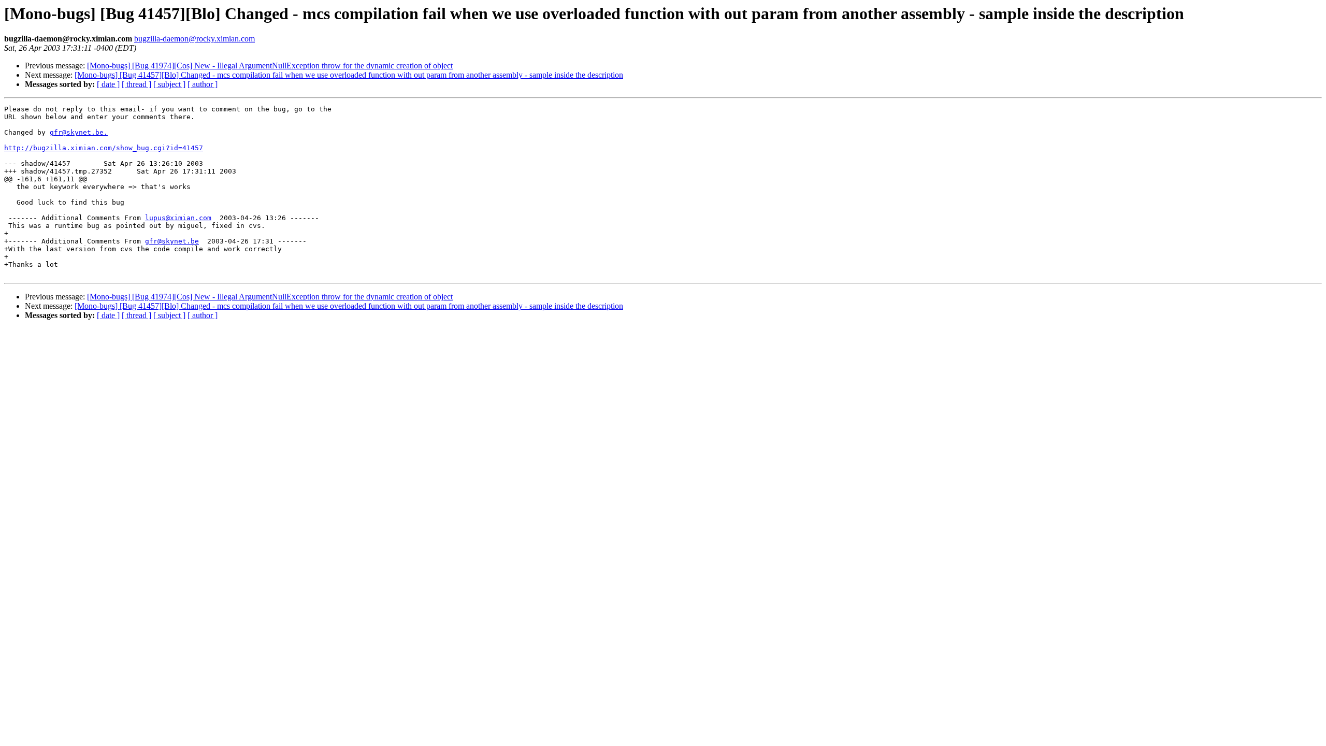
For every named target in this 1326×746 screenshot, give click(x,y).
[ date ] (108, 84)
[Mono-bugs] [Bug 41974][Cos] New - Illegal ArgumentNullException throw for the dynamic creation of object (270, 65)
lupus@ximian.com (178, 218)
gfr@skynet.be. (79, 132)
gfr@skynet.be (172, 241)
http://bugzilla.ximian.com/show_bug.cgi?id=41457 (103, 148)
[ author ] (203, 84)
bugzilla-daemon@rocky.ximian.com (194, 38)
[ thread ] (136, 84)
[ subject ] (169, 84)
